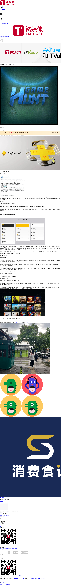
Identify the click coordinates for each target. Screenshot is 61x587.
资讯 (1, 36)
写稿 (2, 23)
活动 (2, 19)
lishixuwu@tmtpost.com (34, 578)
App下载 (7, 23)
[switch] (0, 518)
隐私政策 (13, 548)
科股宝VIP (3, 9)
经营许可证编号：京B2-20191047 (5, 584)
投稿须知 (4, 548)
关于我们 (1, 548)
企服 (2, 16)
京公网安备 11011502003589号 (5, 582)
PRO (4, 36)
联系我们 (10, 548)
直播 (7, 36)
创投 (2, 17)
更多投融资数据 (7, 515)
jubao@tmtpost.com (15, 578)
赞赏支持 (1, 501)
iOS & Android (19, 575)
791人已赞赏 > (2, 497)
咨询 (2, 18)
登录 (1, 512)
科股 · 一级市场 (2, 515)
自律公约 (15, 548)
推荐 (2, 6)
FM (8, 36)
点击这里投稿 (16, 322)
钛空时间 (3, 20)
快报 (2, 7)
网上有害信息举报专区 (41, 578)
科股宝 (3, 36)
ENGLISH (9, 23)
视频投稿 (4, 23)
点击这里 (27, 322)
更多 (1, 526)
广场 (2, 8)
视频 (5, 36)
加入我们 (7, 548)
